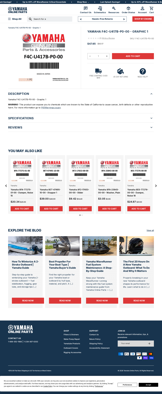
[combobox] (49, 19)
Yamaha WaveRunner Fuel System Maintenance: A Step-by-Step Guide (99, 266)
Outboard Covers (71, 348)
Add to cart (133, 56)
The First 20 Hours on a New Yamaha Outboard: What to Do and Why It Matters (136, 266)
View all (150, 230)
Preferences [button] (99, 386)
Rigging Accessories (72, 352)
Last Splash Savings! (110, 2)
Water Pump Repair (72, 339)
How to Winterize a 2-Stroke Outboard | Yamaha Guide (25, 264)
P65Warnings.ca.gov (51, 107)
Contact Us (94, 334)
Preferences (127, 385)
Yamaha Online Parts (131, 371)
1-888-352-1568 (15, 342)
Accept (148, 385)
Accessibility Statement (99, 348)
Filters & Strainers (71, 334)
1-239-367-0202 (31, 342)
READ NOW (33, 300)
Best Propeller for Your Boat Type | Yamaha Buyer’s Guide (62, 264)
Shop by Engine (143, 19)
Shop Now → (83, 2)
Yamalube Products (72, 343)
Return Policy (94, 339)
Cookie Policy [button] (47, 386)
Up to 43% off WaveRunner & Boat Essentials (44, 2)
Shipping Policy (96, 343)
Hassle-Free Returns (102, 19)
